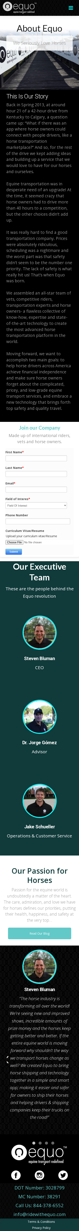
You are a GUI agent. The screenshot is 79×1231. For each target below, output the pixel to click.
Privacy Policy (41, 1228)
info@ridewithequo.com (39, 1214)
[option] (39, 1037)
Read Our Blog (39, 933)
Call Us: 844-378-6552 (40, 1205)
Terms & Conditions (41, 1222)
